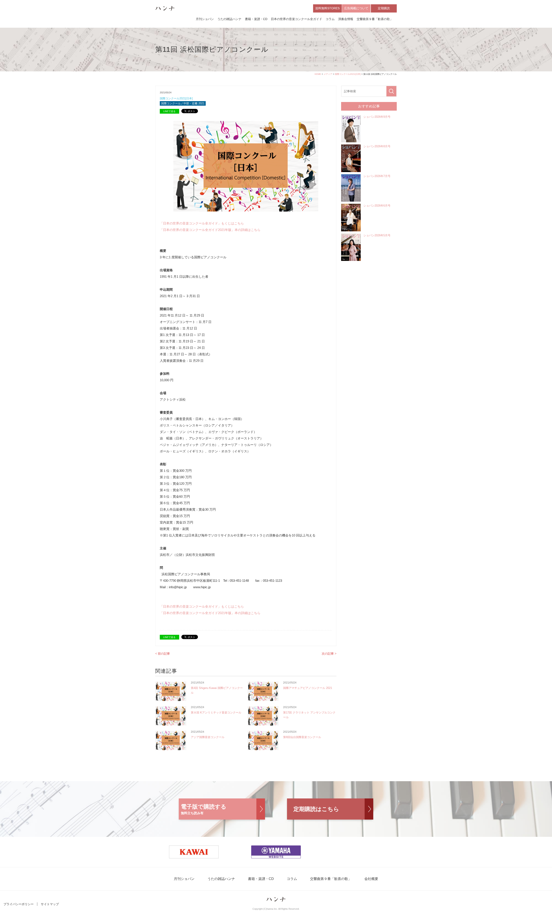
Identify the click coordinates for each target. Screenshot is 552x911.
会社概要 (371, 879)
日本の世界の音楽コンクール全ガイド (296, 19)
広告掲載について (356, 8)
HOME (318, 74)
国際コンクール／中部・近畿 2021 (182, 103)
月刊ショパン (205, 19)
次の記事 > (329, 653)
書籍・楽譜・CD (256, 19)
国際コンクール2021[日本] (348, 74)
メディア (328, 74)
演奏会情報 (345, 19)
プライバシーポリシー (18, 904)
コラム (330, 19)
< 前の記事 (162, 653)
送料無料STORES (327, 8)
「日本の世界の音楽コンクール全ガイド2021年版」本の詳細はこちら (210, 230)
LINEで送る (169, 111)
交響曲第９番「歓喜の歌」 (375, 19)
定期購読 (384, 8)
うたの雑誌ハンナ (229, 19)
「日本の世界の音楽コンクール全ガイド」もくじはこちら (202, 223)
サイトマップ (50, 904)
